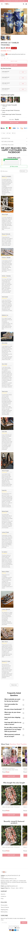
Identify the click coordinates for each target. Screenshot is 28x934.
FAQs (2, 898)
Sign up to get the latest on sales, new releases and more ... (13, 919)
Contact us (3, 896)
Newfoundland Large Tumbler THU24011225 (11, 114)
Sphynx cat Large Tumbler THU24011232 (11, 110)
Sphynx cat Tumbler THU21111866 (9, 105)
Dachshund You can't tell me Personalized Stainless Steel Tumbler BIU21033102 (10, 769)
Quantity (3, 55)
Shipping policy (4, 909)
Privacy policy (4, 905)
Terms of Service (5, 907)
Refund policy (4, 911)
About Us (3, 894)
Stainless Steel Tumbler (18, 744)
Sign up (24, 922)
